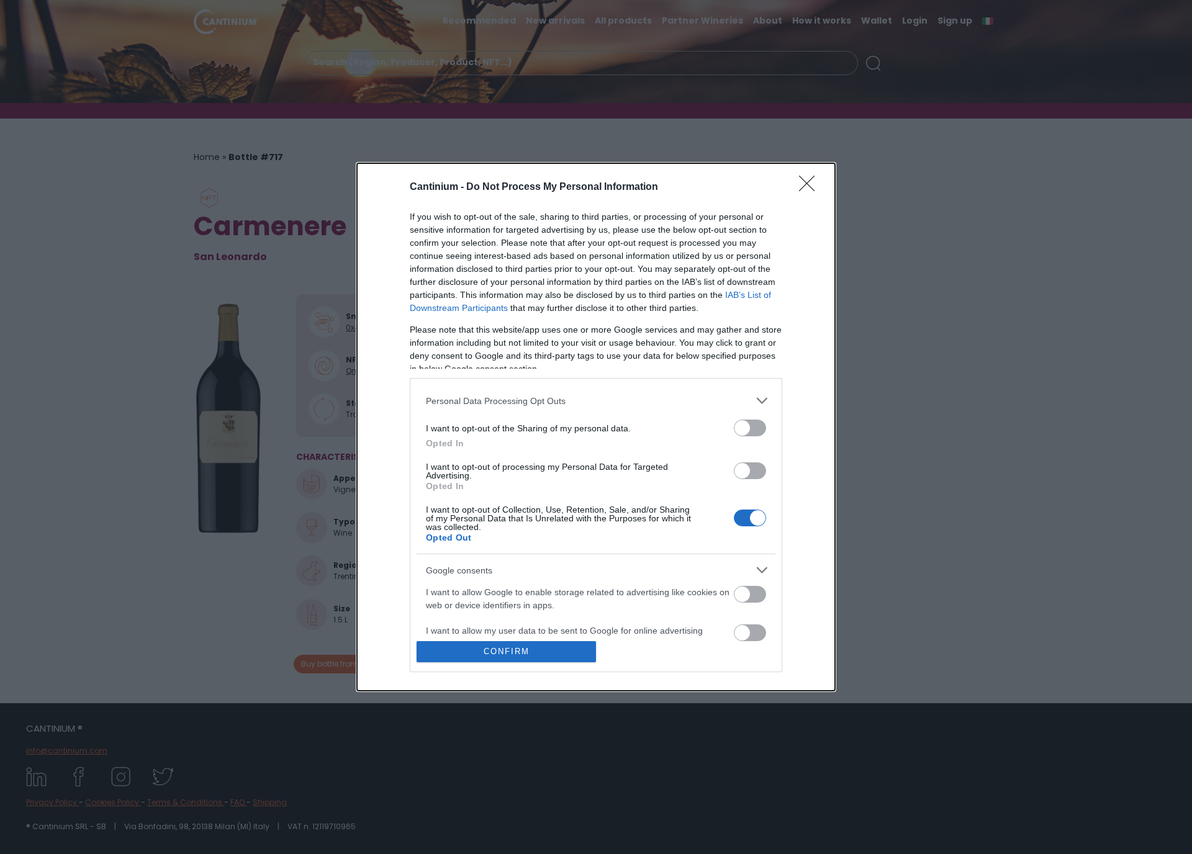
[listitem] (596, 400)
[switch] (750, 428)
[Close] (811, 187)
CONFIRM (507, 651)
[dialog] (596, 427)
